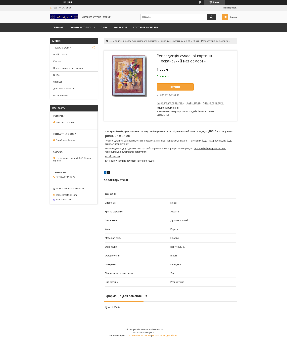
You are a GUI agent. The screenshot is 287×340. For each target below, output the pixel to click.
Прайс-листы (60, 54)
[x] (108, 173)
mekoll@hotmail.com (66, 195)
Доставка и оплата (145, 27)
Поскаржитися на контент (139, 335)
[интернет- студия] (64, 18)
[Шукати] (211, 17)
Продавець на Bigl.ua (143, 332)
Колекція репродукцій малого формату (136, 41)
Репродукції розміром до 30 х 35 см (179, 41)
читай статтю (112, 156)
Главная (58, 27)
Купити (175, 87)
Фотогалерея (60, 95)
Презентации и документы (68, 68)
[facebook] (105, 173)
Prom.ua (159, 329)
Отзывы (57, 81)
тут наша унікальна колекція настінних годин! (130, 160)
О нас (104, 27)
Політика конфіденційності (165, 335)
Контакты (120, 27)
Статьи (57, 61)
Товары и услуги (80, 27)
